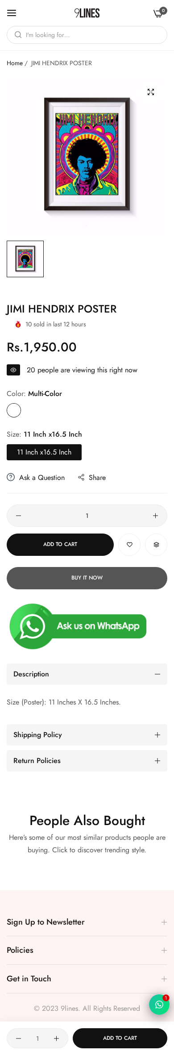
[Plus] (155, 515)
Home (15, 62)
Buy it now (87, 578)
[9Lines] (87, 13)
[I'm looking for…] (16, 35)
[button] (129, 545)
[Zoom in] (151, 92)
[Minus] (18, 515)
